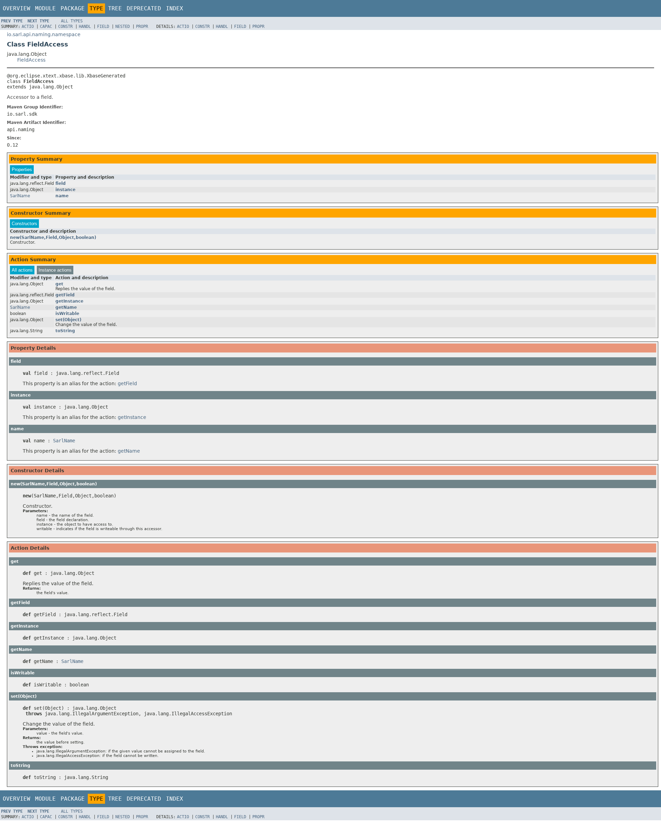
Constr (65, 26)
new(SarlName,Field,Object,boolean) (53, 237)
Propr (142, 26)
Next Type (38, 21)
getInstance (69, 301)
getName (66, 307)
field (60, 183)
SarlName (20, 195)
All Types (72, 21)
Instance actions (55, 270)
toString (65, 330)
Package (73, 8)
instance (65, 189)
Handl (85, 26)
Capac (46, 26)
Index (174, 8)
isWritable (67, 313)
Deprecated (144, 8)
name (62, 195)
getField (65, 295)
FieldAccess (31, 60)
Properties (22, 169)
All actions (22, 270)
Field (103, 26)
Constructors (24, 223)
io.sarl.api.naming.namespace (44, 34)
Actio (28, 26)
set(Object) (68, 319)
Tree (115, 8)
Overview (16, 8)
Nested (122, 26)
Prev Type (12, 21)
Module (45, 8)
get (59, 284)
